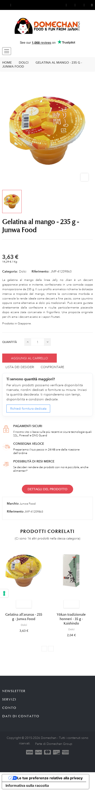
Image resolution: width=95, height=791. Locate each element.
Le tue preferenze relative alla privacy (50, 778)
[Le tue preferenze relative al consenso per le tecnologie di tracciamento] (4, 593)
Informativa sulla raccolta (27, 785)
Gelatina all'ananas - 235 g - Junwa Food (23, 616)
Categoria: (10, 271)
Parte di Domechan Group (53, 744)
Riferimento (15, 511)
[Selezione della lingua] (15, 5)
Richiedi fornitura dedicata (28, 409)
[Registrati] (70, 5)
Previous (44, 648)
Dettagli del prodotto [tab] (47, 489)
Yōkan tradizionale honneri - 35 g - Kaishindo (71, 619)
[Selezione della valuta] (6, 5)
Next (51, 648)
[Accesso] (63, 5)
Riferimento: (40, 271)
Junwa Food (27, 503)
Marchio (13, 503)
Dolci (22, 271)
